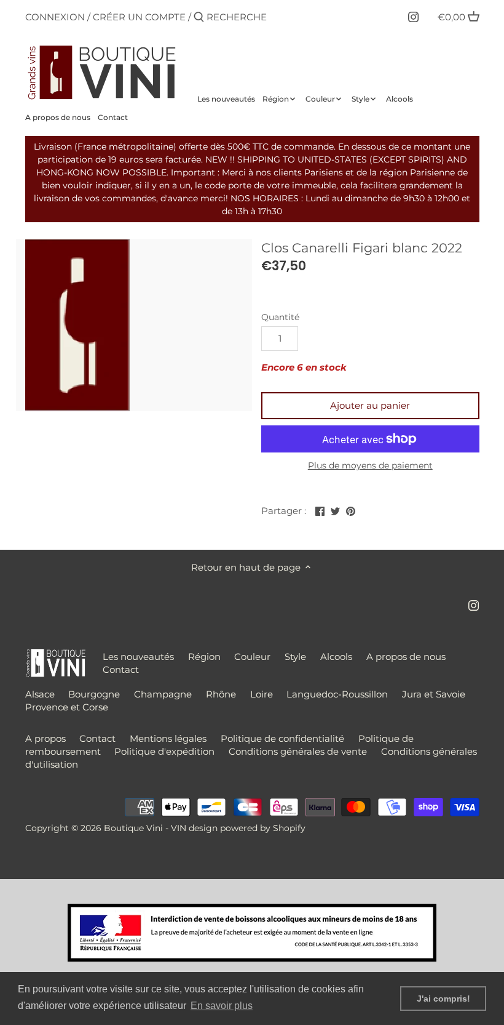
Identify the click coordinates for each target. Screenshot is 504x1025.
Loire (261, 694)
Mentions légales (168, 738)
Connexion (55, 17)
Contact (121, 669)
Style (295, 656)
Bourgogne (94, 694)
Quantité (280, 317)
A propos (45, 738)
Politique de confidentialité (282, 738)
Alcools (336, 656)
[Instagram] (413, 16)
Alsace (40, 694)
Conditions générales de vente (298, 751)
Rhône (221, 694)
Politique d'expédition (164, 751)
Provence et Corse (66, 707)
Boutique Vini (133, 828)
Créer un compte (139, 17)
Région (204, 656)
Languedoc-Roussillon (337, 694)
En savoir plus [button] (222, 1005)
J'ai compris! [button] (443, 998)
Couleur (252, 656)
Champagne (163, 694)
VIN (178, 828)
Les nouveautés (138, 656)
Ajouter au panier (370, 405)
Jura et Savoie (433, 694)
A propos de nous (406, 656)
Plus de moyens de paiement (370, 465)
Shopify (289, 828)
